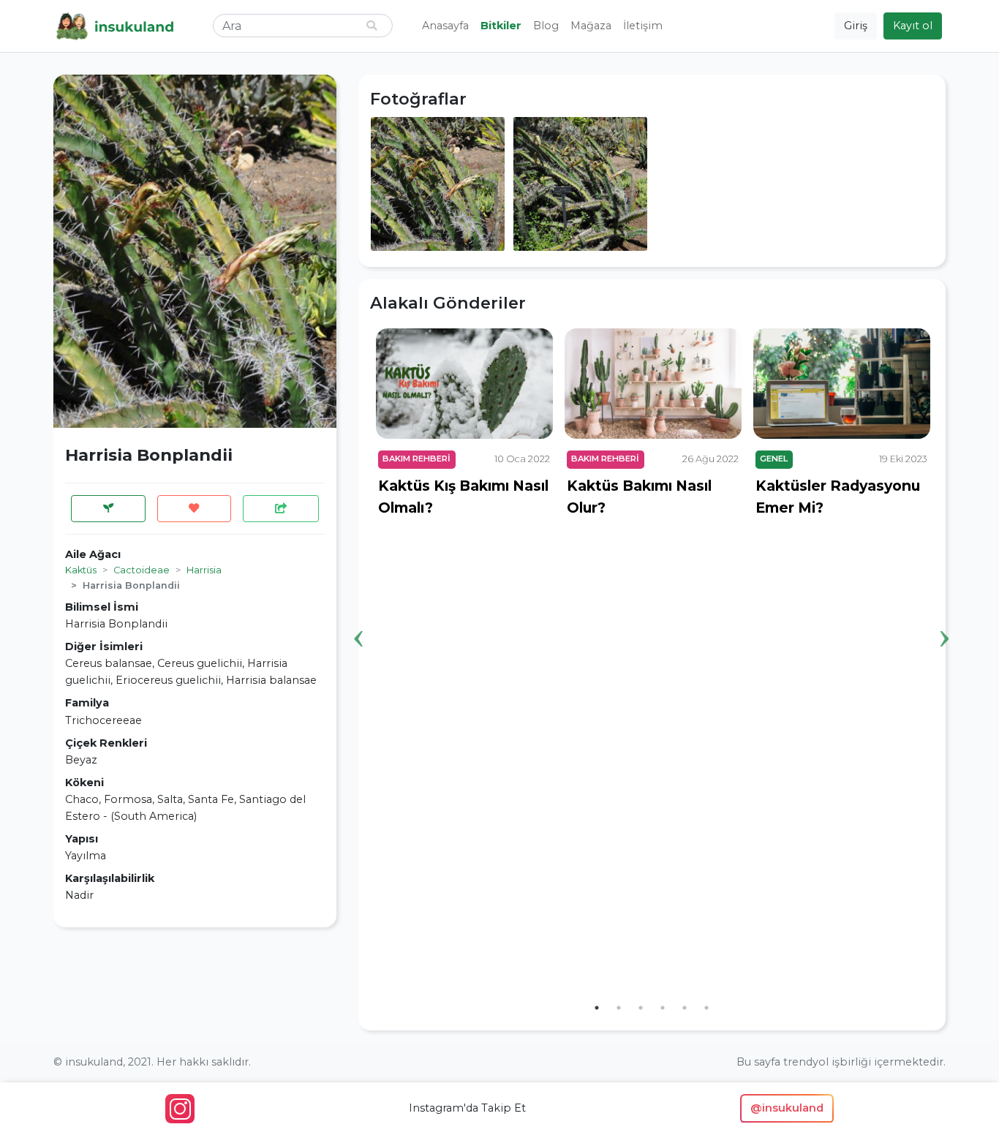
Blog (546, 25)
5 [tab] (684, 1007)
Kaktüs (81, 570)
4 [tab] (662, 1007)
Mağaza (590, 25)
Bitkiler (500, 25)
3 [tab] (640, 1007)
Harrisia (204, 570)
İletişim (643, 25)
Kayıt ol (912, 25)
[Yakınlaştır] (438, 182)
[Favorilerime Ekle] (194, 508)
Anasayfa (445, 25)
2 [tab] (618, 1007)
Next (945, 615)
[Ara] (371, 26)
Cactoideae (141, 570)
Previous (359, 615)
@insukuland (786, 1108)
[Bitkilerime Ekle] (108, 508)
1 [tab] (596, 1007)
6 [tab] (706, 1007)
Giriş (855, 25)
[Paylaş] (281, 508)
